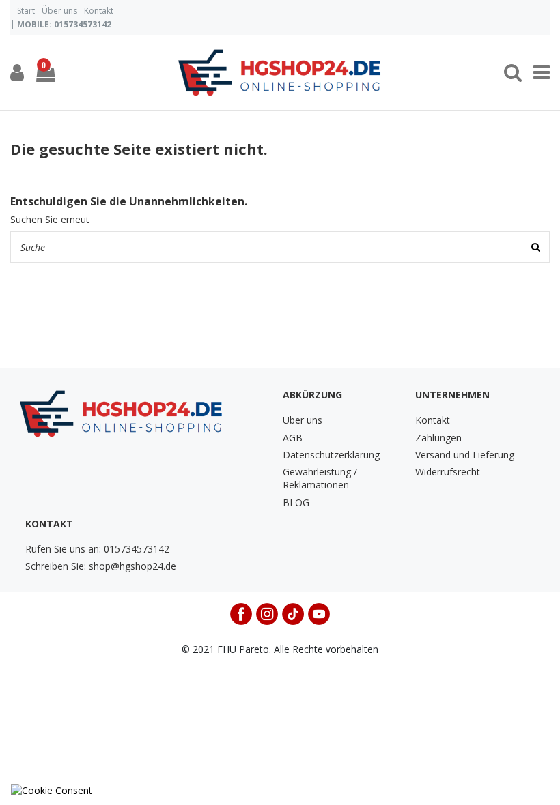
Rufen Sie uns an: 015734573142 (97, 548)
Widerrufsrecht (447, 471)
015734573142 (82, 24)
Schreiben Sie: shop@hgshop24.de (100, 565)
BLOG (296, 502)
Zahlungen (438, 437)
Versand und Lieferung (464, 454)
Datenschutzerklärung (331, 454)
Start (26, 10)
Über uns (59, 10)
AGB (293, 437)
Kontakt (98, 10)
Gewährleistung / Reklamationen (320, 478)
